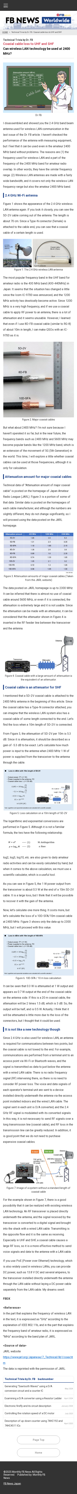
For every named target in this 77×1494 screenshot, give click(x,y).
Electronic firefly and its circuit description (28, 1405)
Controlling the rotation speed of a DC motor (29, 1413)
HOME (5, 32)
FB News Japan (12, 1483)
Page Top (38, 1439)
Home (38, 1452)
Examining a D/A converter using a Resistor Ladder (33, 1398)
